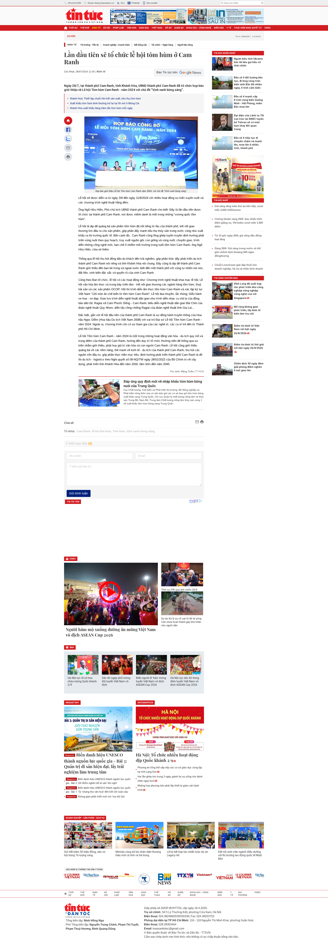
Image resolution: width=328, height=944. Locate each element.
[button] (199, 665)
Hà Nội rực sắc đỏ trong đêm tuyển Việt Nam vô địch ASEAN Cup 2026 (184, 681)
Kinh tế (72, 44)
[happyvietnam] (114, 875)
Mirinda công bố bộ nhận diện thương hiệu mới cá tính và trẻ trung (138, 853)
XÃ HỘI (106, 28)
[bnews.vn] (153, 879)
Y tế (229, 28)
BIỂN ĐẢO (219, 28)
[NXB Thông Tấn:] (134, 879)
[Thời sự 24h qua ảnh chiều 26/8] (182, 574)
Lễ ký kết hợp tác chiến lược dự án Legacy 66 (187, 853)
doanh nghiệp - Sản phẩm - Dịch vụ (85, 818)
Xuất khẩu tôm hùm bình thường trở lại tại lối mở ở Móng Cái (104, 103)
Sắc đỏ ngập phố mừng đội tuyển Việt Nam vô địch (116, 681)
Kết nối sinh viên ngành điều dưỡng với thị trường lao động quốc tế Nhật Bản (240, 855)
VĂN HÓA (131, 28)
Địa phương (242, 893)
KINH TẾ (96, 28)
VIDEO (267, 28)
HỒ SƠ (168, 28)
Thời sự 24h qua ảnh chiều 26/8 (179, 589)
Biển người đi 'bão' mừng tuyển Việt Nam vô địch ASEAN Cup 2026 (151, 681)
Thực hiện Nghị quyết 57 (248, 28)
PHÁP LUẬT (118, 28)
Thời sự (73, 28)
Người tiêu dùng (185, 45)
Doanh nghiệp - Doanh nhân (116, 45)
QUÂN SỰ (178, 28)
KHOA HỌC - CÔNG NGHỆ (198, 28)
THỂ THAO (157, 28)
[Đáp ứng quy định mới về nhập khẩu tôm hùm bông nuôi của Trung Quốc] (99, 393)
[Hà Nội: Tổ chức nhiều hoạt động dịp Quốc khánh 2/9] (170, 729)
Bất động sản (140, 45)
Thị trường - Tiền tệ (89, 45)
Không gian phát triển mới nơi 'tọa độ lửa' (96, 796)
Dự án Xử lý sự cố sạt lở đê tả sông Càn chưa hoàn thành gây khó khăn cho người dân (181, 622)
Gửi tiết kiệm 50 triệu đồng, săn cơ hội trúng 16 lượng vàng (84, 853)
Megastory (69, 755)
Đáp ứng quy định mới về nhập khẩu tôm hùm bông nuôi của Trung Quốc (163, 383)
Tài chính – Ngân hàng (162, 45)
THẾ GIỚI (84, 28)
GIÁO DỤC (144, 28)
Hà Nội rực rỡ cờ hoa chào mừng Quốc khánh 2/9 (82, 681)
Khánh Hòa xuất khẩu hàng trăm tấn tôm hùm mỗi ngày (101, 108)
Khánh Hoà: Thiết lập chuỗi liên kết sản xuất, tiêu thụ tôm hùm (105, 98)
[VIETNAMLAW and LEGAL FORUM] (98, 877)
